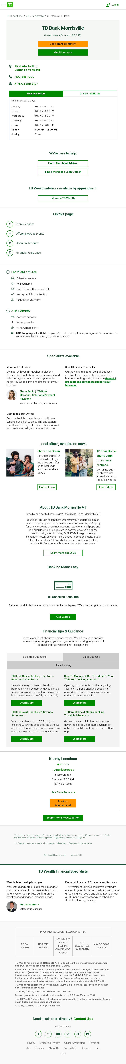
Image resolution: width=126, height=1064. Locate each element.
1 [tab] (58, 764)
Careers (86, 1048)
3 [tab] (64, 764)
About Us (54, 1048)
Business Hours (36, 93)
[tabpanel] (63, 596)
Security (39, 1048)
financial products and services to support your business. (90, 382)
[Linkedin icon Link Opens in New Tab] (87, 1034)
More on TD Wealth (63, 198)
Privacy (31, 1043)
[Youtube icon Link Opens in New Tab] (58, 1034)
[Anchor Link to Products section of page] (9, 243)
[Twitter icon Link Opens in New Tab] (48, 1034)
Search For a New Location (63, 818)
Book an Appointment (63, 44)
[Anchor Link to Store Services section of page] (9, 224)
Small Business (91, 657)
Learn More (106, 487)
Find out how (47, 487)
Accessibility (71, 1048)
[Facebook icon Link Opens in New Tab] (38, 1034)
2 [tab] (61, 764)
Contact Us (83, 1019)
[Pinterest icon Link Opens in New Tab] (77, 1034)
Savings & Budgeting (35, 657)
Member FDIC (76, 855)
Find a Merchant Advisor (63, 163)
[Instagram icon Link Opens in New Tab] (68, 1034)
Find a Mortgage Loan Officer (63, 172)
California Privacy (50, 1043)
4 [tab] (68, 764)
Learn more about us (63, 553)
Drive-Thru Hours (90, 93)
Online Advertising (74, 1043)
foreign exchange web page (80, 843)
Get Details (63, 617)
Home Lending (63, 665)
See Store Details (63, 793)
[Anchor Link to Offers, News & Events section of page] (9, 234)
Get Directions (63, 52)
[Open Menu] (7, 5)
